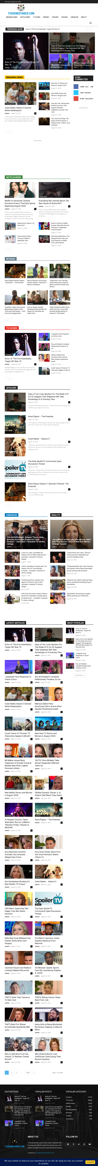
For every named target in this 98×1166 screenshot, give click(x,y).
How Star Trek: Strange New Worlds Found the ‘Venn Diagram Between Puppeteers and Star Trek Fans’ (60, 108)
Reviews (7, 277)
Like (91, 87)
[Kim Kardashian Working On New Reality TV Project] (19, 872)
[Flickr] (79, 1144)
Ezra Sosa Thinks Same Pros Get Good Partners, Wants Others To (47, 854)
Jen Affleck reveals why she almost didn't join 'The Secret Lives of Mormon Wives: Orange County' (71, 541)
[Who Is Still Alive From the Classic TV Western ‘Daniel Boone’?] (19, 1044)
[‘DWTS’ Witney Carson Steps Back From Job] (49, 987)
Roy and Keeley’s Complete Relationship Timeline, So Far (60, 346)
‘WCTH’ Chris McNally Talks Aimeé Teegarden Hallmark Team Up (47, 763)
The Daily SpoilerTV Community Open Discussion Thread (48, 911)
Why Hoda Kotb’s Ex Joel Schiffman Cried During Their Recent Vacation (48, 1056)
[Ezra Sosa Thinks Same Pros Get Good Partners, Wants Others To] (49, 842)
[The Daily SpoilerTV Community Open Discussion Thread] (15, 469)
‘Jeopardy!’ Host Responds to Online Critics (82, 655)
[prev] (87, 29)
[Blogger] (68, 1144)
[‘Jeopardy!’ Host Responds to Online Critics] (60, 62)
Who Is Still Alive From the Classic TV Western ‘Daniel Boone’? (17, 1056)
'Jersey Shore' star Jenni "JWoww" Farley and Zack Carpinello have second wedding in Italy (79, 555)
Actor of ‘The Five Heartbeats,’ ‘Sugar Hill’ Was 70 (42, 29)
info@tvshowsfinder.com (45, 1153)
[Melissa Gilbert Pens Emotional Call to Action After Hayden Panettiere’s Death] (44, 358)
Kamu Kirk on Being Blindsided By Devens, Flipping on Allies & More (48, 1027)
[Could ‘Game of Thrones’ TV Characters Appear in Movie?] (44, 371)
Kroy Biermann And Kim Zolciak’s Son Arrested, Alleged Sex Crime (15, 854)
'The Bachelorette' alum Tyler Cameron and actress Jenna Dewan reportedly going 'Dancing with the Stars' (80, 568)
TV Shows (8, 59)
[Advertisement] (37, 158)
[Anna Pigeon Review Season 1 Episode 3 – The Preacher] (15, 271)
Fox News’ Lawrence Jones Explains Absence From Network (47, 941)
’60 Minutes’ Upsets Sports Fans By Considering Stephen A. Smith (48, 970)
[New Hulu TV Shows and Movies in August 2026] (44, 86)
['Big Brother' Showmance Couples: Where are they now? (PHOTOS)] (57, 598)
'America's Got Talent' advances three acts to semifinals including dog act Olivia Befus (79, 582)
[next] (91, 29)
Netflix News (9, 197)
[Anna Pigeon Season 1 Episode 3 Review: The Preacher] (15, 491)
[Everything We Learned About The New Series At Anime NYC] (54, 190)
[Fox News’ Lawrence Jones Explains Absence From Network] (49, 928)
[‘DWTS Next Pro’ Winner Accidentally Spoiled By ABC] (19, 1014)
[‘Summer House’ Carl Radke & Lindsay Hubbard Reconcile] (19, 958)
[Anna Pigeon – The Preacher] (15, 424)
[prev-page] (6, 132)
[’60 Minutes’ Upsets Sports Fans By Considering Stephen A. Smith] (49, 958)
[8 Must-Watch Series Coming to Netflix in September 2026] (10, 239)
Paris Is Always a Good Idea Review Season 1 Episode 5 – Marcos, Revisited (37, 282)
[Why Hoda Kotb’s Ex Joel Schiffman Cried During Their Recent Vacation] (49, 1044)
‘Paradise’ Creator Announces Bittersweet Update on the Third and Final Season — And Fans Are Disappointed (15, 310)
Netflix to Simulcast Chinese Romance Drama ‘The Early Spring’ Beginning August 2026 (20, 203)
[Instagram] (84, 1144)
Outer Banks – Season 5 (39, 439)
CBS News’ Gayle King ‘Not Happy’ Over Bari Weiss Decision (16, 911)
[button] (90, 23)
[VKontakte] (89, 1144)
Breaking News (10, 104)
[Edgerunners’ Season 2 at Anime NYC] (10, 226)
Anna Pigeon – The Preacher (40, 416)
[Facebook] (73, 1144)
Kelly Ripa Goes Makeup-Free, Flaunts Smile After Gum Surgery (18, 941)
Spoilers (55, 43)
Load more (79, 675)
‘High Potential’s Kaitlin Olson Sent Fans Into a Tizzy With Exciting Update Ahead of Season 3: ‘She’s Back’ (60, 310)
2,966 (28, 1073)
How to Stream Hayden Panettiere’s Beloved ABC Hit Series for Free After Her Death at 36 (37, 310)
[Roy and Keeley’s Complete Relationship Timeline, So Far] (83, 62)
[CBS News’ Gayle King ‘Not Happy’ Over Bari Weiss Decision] (19, 899)
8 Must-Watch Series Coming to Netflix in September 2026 (24, 238)
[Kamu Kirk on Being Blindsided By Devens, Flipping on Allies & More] (49, 1014)
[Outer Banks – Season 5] (15, 446)
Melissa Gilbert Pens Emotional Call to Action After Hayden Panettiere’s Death (48, 706)
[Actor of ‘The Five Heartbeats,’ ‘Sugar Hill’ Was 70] (26, 51)
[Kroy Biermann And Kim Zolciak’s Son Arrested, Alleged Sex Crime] (19, 842)
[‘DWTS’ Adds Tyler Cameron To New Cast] (19, 987)
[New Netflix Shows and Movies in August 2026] (44, 96)
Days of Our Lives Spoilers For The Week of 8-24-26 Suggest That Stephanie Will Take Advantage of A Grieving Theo (48, 396)
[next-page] (10, 132)
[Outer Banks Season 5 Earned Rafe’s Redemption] (20, 93)
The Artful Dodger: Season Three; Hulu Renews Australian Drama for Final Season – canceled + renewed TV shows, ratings (26, 540)
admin (7, 113)
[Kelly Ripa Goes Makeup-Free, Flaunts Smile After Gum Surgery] (19, 928)
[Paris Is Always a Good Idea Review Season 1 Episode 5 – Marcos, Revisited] (37, 271)
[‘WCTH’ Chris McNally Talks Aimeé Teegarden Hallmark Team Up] (49, 750)
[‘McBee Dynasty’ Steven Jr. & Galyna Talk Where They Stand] (49, 783)
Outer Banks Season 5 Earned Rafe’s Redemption (18, 109)
